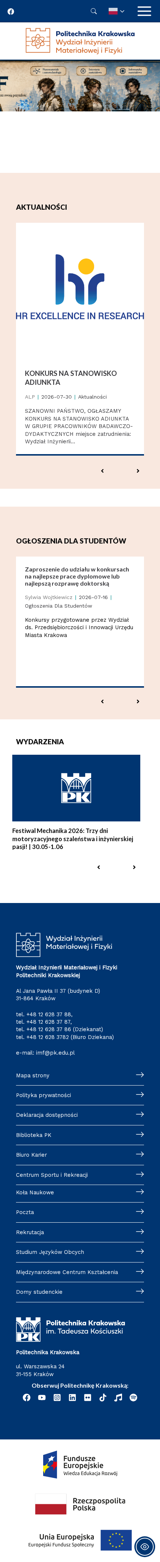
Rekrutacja (30, 1232)
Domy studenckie (39, 1292)
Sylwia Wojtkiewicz (49, 597)
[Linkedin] (72, 1397)
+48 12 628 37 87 (48, 1021)
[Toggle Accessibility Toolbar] (144, 1546)
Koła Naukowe (35, 1192)
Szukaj (93, 11)
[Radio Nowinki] (118, 1397)
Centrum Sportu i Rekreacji (52, 1175)
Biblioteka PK (33, 1135)
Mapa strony (32, 1075)
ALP (30, 397)
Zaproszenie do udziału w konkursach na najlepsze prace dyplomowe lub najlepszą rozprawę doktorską (77, 576)
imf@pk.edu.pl (55, 1052)
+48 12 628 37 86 (48, 1029)
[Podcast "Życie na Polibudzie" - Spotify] (133, 1397)
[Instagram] (57, 1397)
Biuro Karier (31, 1154)
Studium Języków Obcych (50, 1252)
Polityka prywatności (43, 1095)
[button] (102, 471)
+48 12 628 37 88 (48, 1014)
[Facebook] (10, 11)
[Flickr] (87, 1397)
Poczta (25, 1212)
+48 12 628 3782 (47, 1037)
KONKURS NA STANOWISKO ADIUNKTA (71, 377)
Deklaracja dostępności (47, 1115)
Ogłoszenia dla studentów (58, 606)
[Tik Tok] (103, 1397)
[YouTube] (42, 1397)
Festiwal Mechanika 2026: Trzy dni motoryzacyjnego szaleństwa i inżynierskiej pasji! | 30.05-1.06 (72, 838)
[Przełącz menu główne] (144, 11)
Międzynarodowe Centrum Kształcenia (67, 1272)
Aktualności (92, 397)
